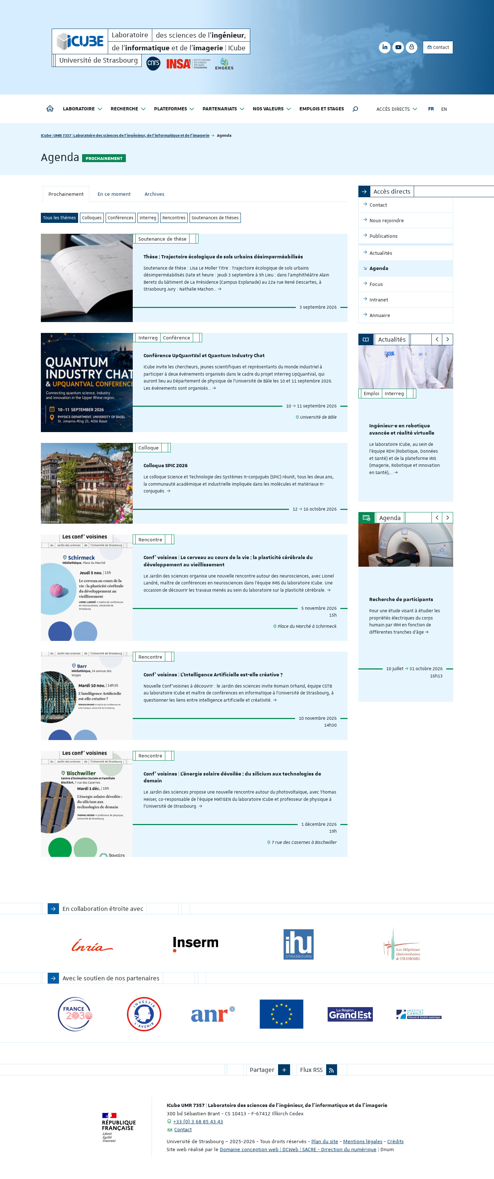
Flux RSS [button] (311, 1070)
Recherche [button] (124, 109)
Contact (440, 47)
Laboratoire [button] (79, 109)
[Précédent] (437, 339)
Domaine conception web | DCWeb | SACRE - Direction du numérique (298, 1149)
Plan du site (324, 1141)
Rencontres (174, 218)
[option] (405, 423)
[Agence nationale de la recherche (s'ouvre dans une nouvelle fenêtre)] (213, 1014)
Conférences (120, 218)
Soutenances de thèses (215, 218)
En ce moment (114, 194)
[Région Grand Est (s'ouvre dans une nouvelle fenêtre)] (350, 1014)
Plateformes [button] (170, 109)
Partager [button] (262, 1070)
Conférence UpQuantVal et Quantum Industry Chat (204, 355)
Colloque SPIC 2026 (166, 465)
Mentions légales (362, 1141)
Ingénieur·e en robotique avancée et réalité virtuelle (401, 429)
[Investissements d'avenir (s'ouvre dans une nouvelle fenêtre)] (144, 1014)
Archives (154, 194)
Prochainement (66, 194)
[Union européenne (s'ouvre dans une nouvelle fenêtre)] (282, 1014)
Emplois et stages (321, 109)
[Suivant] (447, 339)
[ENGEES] (224, 63)
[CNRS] (153, 63)
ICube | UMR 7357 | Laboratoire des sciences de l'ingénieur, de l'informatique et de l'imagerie (125, 135)
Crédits (395, 1141)
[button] (355, 108)
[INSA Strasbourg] (188, 63)
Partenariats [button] (220, 109)
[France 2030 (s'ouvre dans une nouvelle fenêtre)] (75, 1014)
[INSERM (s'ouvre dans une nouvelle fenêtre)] (195, 944)
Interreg (148, 218)
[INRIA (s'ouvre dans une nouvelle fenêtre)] (92, 944)
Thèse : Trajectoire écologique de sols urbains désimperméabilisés (223, 257)
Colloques (92, 218)
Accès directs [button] (393, 109)
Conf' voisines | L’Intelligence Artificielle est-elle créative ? (213, 675)
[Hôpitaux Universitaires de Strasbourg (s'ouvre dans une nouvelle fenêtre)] (402, 944)
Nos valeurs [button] (268, 109)
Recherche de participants (401, 599)
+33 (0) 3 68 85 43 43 (198, 1121)
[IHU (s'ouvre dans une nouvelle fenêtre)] (299, 944)
